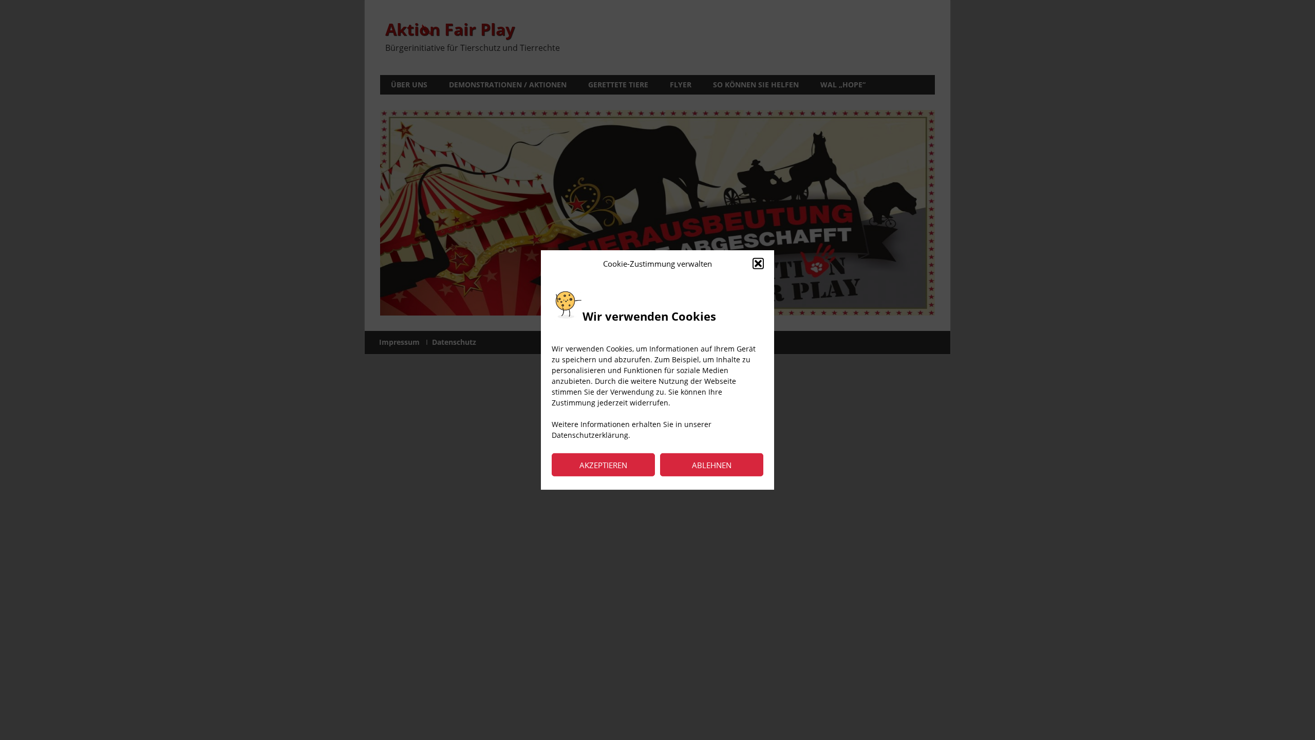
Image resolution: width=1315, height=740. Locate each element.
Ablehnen (711, 465)
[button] (758, 263)
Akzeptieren (603, 465)
